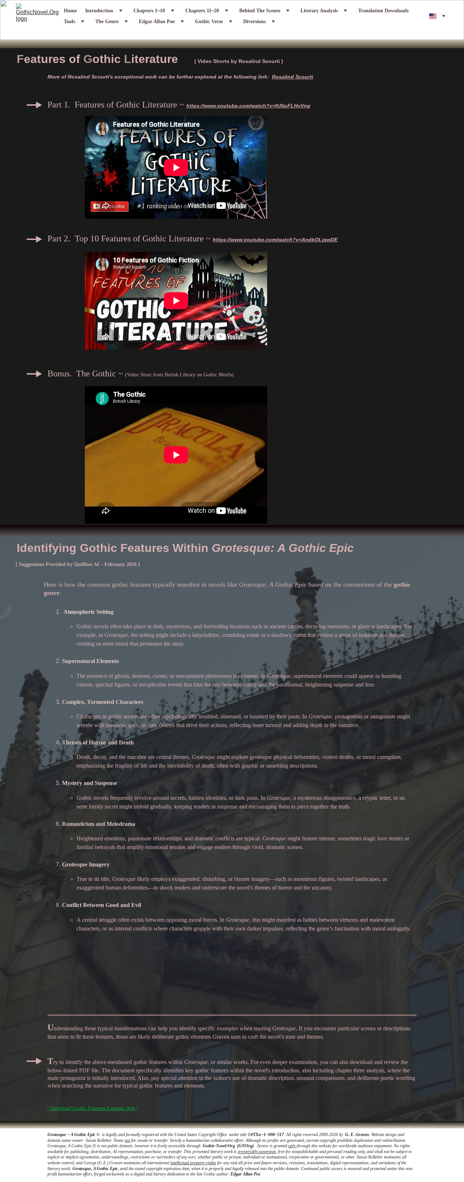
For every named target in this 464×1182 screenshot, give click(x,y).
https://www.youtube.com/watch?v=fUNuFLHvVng (248, 106)
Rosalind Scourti (259, 61)
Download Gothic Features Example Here (92, 1108)
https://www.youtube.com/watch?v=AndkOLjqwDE (275, 239)
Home (70, 10)
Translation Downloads (383, 10)
